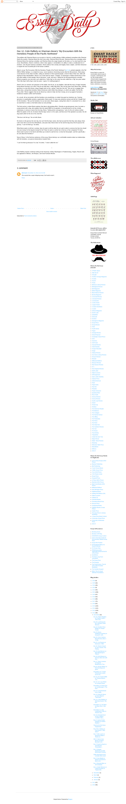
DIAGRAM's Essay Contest (99, 536)
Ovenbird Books (96, 499)
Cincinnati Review (97, 296)
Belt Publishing (96, 466)
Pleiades (94, 388)
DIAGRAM (95, 314)
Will (97, 92)
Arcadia (94, 278)
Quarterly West (96, 393)
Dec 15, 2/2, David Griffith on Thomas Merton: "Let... (100, 678)
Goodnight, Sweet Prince (98, 336)
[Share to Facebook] (43, 160)
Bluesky (96, 94)
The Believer (95, 410)
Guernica (94, 341)
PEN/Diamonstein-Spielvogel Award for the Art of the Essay (99, 551)
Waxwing (94, 443)
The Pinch (94, 420)
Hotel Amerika (96, 346)
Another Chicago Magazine (99, 276)
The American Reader (98, 409)
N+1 (93, 367)
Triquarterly (95, 435)
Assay (93, 282)
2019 (93, 596)
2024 (93, 585)
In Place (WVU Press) (98, 480)
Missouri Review (96, 362)
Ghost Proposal (96, 335)
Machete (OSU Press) (98, 482)
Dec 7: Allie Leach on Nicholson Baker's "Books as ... (99, 735)
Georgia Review (96, 332)
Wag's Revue (95, 439)
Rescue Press (96, 503)
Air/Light (94, 274)
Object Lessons (96, 372)
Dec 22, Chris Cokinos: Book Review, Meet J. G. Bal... (100, 639)
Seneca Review (96, 397)
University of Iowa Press (98, 518)
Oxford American (96, 381)
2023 (93, 587)
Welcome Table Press (98, 445)
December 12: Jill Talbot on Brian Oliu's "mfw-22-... (100, 706)
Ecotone (94, 318)
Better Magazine (96, 290)
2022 (93, 590)
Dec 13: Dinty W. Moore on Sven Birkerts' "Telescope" (100, 696)
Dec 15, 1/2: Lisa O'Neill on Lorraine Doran (100, 682)
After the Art (95, 272)
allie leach (24, 173)
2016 (93, 603)
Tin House (95, 430)
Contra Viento (95, 302)
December (97, 614)
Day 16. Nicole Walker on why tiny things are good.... (100, 668)
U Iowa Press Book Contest (99, 516)
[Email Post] (34, 160)
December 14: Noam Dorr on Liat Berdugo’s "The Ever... (100, 687)
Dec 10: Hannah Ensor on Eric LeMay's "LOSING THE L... (100, 716)
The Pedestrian (96, 419)
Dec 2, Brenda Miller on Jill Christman (100, 764)
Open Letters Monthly (97, 377)
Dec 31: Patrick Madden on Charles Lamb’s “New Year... (100, 618)
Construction (95, 300)
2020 (93, 594)
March (95, 775)
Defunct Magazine (97, 310)
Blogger (70, 799)
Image (93, 351)
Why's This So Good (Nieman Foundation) (97, 572)
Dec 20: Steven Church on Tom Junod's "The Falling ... (100, 647)
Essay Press (95, 322)
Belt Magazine (96, 288)
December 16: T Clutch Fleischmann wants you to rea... (100, 673)
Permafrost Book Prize (98, 501)
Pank (93, 383)
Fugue (93, 330)
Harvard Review (96, 345)
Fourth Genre (95, 328)
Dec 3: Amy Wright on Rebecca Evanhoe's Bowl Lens (100, 760)
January (96, 779)
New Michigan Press (97, 489)
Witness (94, 449)
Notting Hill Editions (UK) (98, 493)
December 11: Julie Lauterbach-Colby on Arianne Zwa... (100, 711)
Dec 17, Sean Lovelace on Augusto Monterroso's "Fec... (100, 663)
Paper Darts (95, 384)
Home (52, 208)
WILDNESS (95, 446)
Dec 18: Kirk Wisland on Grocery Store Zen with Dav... (100, 658)
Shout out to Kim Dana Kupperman (100, 726)
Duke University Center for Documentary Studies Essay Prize (99, 539)
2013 (93, 610)
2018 (93, 599)
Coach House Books (97, 468)
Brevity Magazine (96, 294)
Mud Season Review (97, 364)
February (96, 777)
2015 (93, 606)
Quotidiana (95, 555)
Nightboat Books (96, 491)
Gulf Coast (95, 342)
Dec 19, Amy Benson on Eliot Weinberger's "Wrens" (100, 653)
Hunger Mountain (96, 348)
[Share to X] (42, 160)
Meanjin (94, 358)
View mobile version (51, 211)
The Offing (95, 417)
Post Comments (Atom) (30, 216)
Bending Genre (96, 532)
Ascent (94, 280)
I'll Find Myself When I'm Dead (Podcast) (98, 545)
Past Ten (94, 387)
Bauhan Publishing (97, 464)
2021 (93, 592)
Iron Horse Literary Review (99, 355)
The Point (94, 423)
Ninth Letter (95, 371)
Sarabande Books (97, 505)
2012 (93, 613)
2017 (93, 601)
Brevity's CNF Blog (97, 534)
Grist (93, 338)
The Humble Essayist (97, 569)
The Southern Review (98, 427)
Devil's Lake (95, 312)
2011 (93, 782)
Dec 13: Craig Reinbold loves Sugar (100, 691)
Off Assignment (96, 374)
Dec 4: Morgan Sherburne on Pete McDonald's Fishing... (100, 751)
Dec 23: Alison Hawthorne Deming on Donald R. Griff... (100, 633)
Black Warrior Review (98, 292)
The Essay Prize (96, 560)
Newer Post (20, 208)
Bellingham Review (97, 286)
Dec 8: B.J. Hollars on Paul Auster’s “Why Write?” (99, 730)
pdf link (68, 70)
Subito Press (95, 511)
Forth (93, 326)
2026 (93, 580)
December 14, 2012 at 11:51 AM (36, 173)
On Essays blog (96, 548)
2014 (93, 608)
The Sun (94, 429)
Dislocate (94, 316)
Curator (94, 309)
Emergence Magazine (98, 320)
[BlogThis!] (40, 160)
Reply (23, 178)
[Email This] (38, 160)
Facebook (102, 94)
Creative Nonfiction (97, 306)
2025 (93, 583)
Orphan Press (95, 378)
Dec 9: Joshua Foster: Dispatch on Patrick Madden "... (99, 721)
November (97, 772)
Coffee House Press (97, 470)
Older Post (83, 208)
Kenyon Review (96, 356)
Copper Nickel (96, 304)
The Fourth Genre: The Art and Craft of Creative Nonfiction (99, 566)
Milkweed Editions (97, 361)
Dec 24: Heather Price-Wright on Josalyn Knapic (100, 628)
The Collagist (95, 413)
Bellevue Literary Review (98, 284)
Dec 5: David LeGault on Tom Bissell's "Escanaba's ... (100, 746)
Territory (94, 407)
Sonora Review (96, 398)
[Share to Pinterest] (45, 160)
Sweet (93, 403)
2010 (93, 785)
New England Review (98, 368)
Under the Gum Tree (97, 437)
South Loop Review (97, 401)
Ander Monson (95, 87)
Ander (101, 92)
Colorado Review (96, 299)
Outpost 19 (95, 497)
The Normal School (97, 414)
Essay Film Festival (97, 542)
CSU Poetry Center (97, 474)
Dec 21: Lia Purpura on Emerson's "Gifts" (100, 643)
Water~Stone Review (97, 440)
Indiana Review (96, 352)
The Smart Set (96, 425)
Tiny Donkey (95, 433)
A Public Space (96, 270)
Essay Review (96, 325)
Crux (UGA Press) (96, 472)
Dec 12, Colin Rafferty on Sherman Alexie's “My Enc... (100, 701)
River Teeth (95, 394)
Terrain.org (95, 404)
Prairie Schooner (96, 391)
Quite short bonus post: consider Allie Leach (100, 755)
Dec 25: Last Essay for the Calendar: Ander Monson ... (100, 623)
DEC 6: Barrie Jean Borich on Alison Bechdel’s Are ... (99, 740)
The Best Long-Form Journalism (97, 557)
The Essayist (95, 562)
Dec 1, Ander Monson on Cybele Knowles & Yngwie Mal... (100, 768)
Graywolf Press (96, 478)
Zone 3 (94, 451)
